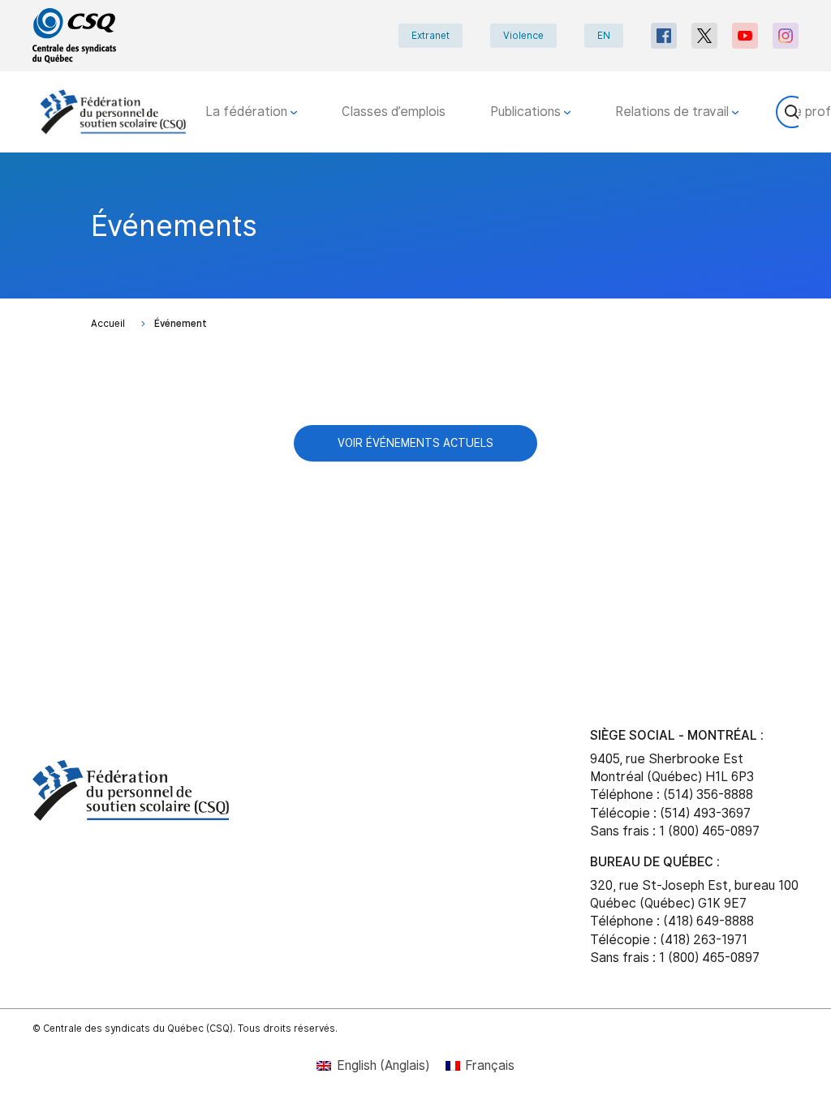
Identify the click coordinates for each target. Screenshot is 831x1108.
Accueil (108, 323)
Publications (527, 111)
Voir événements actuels (415, 442)
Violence (523, 35)
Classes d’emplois (394, 111)
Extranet (430, 35)
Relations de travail (673, 111)
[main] (415, 415)
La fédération (248, 111)
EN (603, 35)
